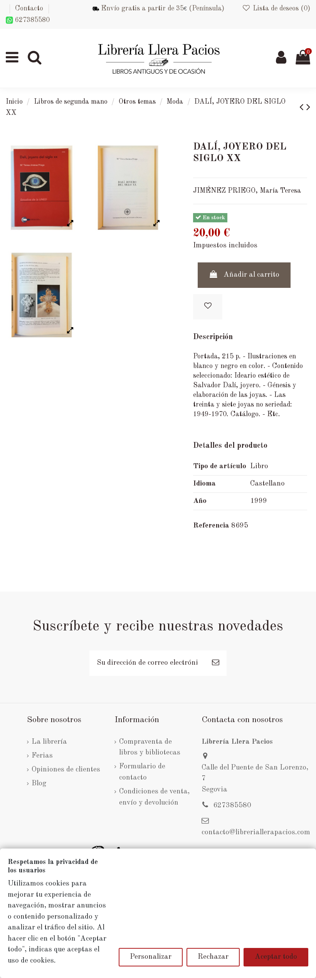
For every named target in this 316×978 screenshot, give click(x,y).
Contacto (29, 8)
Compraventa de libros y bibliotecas (149, 747)
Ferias (42, 756)
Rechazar (213, 957)
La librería (49, 742)
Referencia (211, 525)
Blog (39, 783)
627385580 (31, 20)
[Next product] (308, 107)
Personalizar (150, 957)
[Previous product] (302, 107)
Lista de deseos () (280, 8)
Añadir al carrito (251, 275)
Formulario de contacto (142, 772)
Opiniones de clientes (66, 769)
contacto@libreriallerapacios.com (256, 832)
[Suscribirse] (216, 663)
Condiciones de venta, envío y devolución (154, 797)
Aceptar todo (276, 957)
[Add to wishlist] (207, 307)
